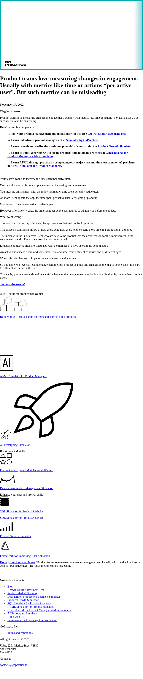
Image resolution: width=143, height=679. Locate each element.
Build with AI (15, 616)
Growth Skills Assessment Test (107, 133)
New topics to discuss (22, 562)
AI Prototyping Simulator (22, 613)
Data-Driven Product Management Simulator (33, 596)
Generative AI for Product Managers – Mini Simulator (39, 610)
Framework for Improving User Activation (32, 620)
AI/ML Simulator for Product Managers (35, 165)
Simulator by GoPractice (81, 140)
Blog (10, 586)
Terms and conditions (20, 632)
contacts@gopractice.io (13, 664)
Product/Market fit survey (22, 593)
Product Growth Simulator (115, 146)
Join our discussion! (12, 284)
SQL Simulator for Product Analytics (29, 603)
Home (3, 562)
